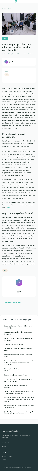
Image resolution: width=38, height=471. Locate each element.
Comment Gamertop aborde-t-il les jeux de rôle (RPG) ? (18, 327)
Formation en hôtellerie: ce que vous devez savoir (18, 355)
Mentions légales (7, 456)
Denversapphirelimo (11, 431)
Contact (4, 459)
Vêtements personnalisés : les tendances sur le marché (18, 333)
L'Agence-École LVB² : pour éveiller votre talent (17, 370)
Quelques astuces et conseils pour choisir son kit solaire (18, 339)
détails (8, 207)
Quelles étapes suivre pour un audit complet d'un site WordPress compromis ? (18, 413)
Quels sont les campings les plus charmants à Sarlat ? (18, 349)
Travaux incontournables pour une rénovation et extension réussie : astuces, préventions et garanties (19, 399)
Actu (9, 8)
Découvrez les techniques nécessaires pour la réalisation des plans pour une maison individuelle (18, 363)
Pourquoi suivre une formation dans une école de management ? (19, 406)
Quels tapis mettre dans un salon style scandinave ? (16, 386)
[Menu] (22, 1)
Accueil (4, 8)
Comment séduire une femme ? (14, 344)
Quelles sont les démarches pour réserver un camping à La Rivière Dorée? (18, 392)
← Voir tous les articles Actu (11, 303)
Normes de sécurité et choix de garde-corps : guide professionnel (18, 380)
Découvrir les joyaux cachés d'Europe (16, 375)
